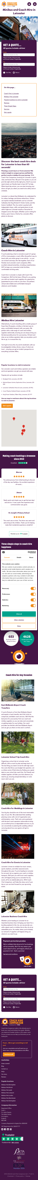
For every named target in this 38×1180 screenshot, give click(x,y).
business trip (12, 923)
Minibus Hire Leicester (11, 97)
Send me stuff (8, 1054)
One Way (8, 72)
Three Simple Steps (10, 106)
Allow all (19, 614)
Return (17, 72)
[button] (14, 419)
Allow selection (19, 620)
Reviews (6, 103)
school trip (13, 761)
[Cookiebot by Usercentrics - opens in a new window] (28, 552)
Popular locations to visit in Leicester (16, 100)
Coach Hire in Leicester (11, 93)
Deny (19, 626)
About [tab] (31, 557)
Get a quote (7, 112)
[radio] (4, 73)
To (4, 62)
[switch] (33, 594)
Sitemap (28, 1176)
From (5, 52)
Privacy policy (20, 1176)
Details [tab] (19, 557)
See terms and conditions (10, 954)
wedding (28, 815)
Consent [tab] (7, 557)
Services (6, 109)
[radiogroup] (19, 73)
